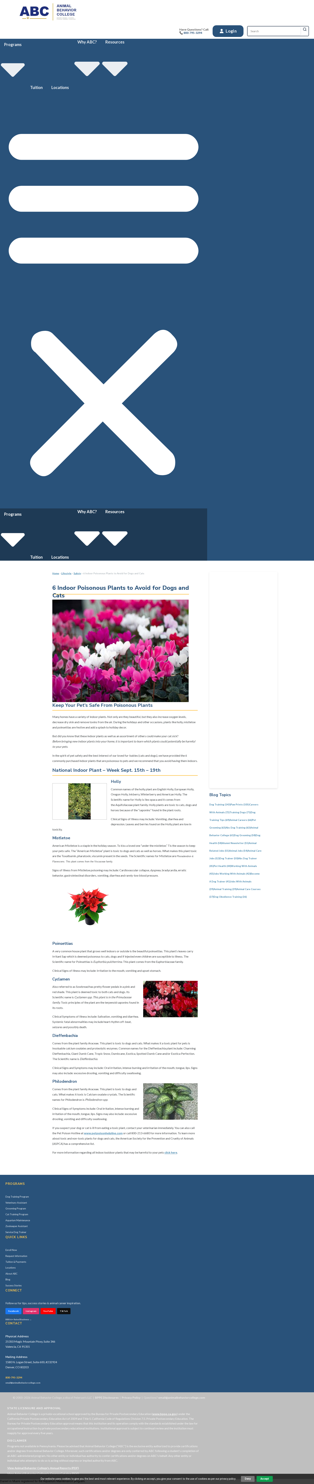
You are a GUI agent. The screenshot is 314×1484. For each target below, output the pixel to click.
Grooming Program (15, 1208)
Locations (60, 87)
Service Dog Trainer (15, 1232)
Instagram (31, 1311)
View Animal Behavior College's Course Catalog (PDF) (43, 1473)
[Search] (305, 29)
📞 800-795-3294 (190, 32)
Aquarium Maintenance (17, 1220)
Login (231, 30)
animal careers (241, 820)
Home (55, 573)
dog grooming (245, 835)
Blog (7, 1279)
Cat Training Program (16, 1214)
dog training (220, 804)
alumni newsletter (235, 843)
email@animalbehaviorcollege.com (22, 1382)
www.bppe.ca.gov (164, 1414)
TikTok (64, 1311)
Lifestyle (66, 573)
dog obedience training (230, 896)
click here (170, 1152)
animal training (225, 889)
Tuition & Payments (15, 1261)
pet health (222, 866)
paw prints (240, 804)
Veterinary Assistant (16, 1202)
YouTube (48, 1311)
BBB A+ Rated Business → (18, 1319)
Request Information (16, 1256)
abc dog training (238, 827)
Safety (77, 573)
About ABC (11, 1273)
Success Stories (13, 1285)
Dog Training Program (17, 1196)
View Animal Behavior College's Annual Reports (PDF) (43, 1468)
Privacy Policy (131, 1397)
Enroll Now (11, 1250)
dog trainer (229, 858)
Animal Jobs (238, 850)
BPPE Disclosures (107, 1397)
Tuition (36, 87)
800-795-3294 (13, 1377)
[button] (103, 299)
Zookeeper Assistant (16, 1226)
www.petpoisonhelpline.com (103, 1133)
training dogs (240, 812)
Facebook (13, 1311)
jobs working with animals (232, 873)
